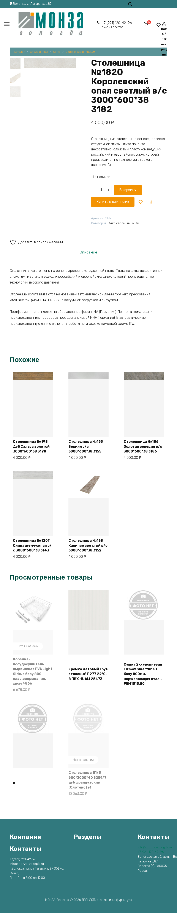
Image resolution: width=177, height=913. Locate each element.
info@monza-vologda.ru (155, 847)
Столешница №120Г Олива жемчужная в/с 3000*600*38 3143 (32, 545)
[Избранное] (158, 25)
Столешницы (39, 51)
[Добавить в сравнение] (150, 202)
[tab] (88, 252)
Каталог (19, 51)
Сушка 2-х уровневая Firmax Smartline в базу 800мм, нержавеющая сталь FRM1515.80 (143, 674)
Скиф (56, 51)
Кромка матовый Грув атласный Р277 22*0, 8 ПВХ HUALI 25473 (88, 674)
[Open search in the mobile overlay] (130, 3)
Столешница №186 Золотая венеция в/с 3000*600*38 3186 (143, 446)
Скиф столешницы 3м (80, 51)
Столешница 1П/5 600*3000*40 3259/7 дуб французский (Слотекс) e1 (87, 780)
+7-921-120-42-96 (151, 852)
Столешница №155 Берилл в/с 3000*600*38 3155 (85, 446)
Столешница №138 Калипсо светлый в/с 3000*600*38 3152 (87, 545)
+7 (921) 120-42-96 (117, 25)
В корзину (127, 190)
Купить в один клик (112, 202)
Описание (88, 252)
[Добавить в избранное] (141, 202)
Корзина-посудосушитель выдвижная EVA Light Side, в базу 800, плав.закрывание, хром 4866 (32, 671)
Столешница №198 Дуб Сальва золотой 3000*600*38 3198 (31, 446)
